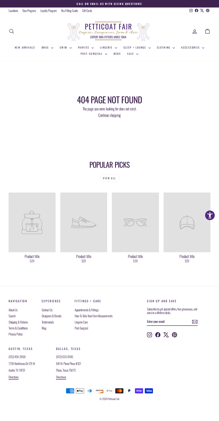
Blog (44, 328)
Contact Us (47, 309)
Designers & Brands (51, 315)
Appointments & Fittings (87, 309)
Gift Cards (87, 10)
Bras (46, 47)
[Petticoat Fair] (109, 31)
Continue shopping (109, 115)
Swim (64, 47)
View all (109, 178)
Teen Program (29, 10)
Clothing (164, 47)
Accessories (191, 47)
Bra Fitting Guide (69, 10)
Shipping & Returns (18, 322)
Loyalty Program (48, 10)
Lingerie (107, 47)
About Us (13, 309)
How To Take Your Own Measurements (93, 315)
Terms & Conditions (18, 328)
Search (12, 315)
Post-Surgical (92, 53)
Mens (117, 53)
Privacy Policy (16, 334)
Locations (13, 10)
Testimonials (48, 322)
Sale (131, 53)
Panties (84, 47)
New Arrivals (25, 47)
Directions (14, 377)
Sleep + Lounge (135, 47)
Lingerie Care (81, 322)
